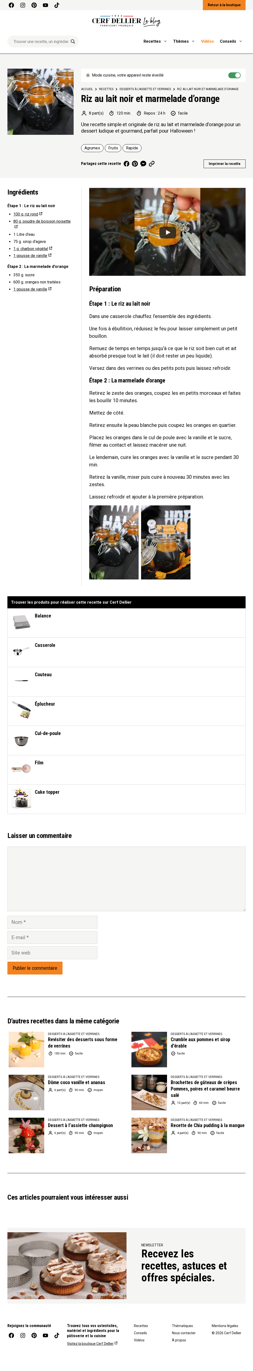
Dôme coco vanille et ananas (76, 1082)
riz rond (25, 214)
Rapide (132, 148)
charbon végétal (30, 248)
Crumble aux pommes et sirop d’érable (200, 1042)
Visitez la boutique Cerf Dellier (90, 1344)
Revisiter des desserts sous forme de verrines (82, 1042)
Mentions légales (225, 1326)
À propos (179, 1340)
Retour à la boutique (224, 5)
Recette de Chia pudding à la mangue (208, 1125)
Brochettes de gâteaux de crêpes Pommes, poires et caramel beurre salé (205, 1088)
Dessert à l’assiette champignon (80, 1125)
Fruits (113, 148)
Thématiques (182, 1326)
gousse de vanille (30, 255)
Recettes (152, 41)
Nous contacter (184, 1333)
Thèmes (181, 41)
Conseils (228, 41)
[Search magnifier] (72, 41)
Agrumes (92, 148)
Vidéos (207, 41)
